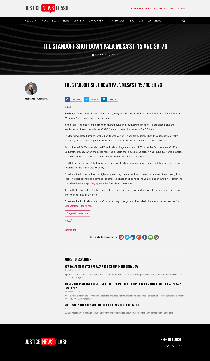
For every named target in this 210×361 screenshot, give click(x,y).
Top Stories (166, 8)
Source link (70, 230)
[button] (183, 20)
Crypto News (117, 20)
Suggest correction (77, 213)
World (181, 8)
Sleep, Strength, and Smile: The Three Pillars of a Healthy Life (102, 305)
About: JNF (31, 20)
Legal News (154, 20)
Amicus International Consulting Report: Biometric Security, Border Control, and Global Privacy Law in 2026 (123, 286)
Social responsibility (141, 8)
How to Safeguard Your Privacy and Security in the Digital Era (102, 267)
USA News (79, 20)
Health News (136, 20)
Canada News (97, 20)
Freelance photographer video (92, 183)
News (45, 20)
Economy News (60, 20)
